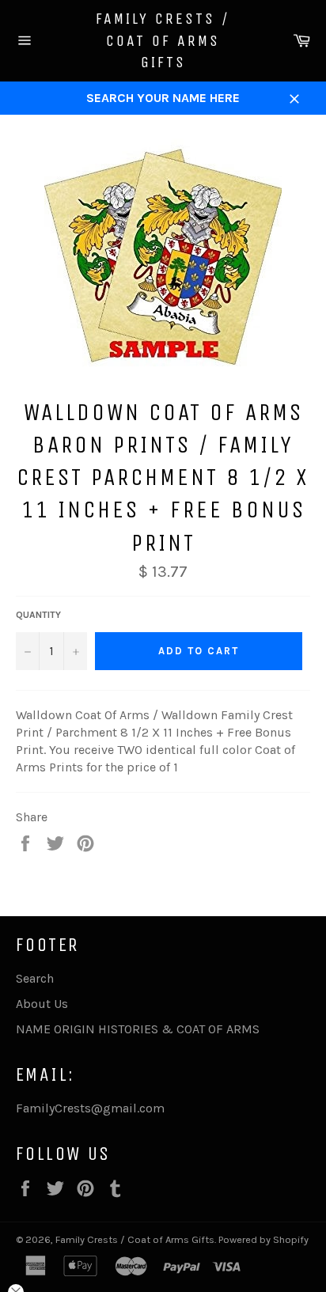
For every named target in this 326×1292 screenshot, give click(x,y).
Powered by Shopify (263, 1239)
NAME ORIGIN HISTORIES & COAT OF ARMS (138, 1028)
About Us (42, 1003)
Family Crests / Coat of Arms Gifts (163, 40)
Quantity (38, 614)
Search (35, 978)
